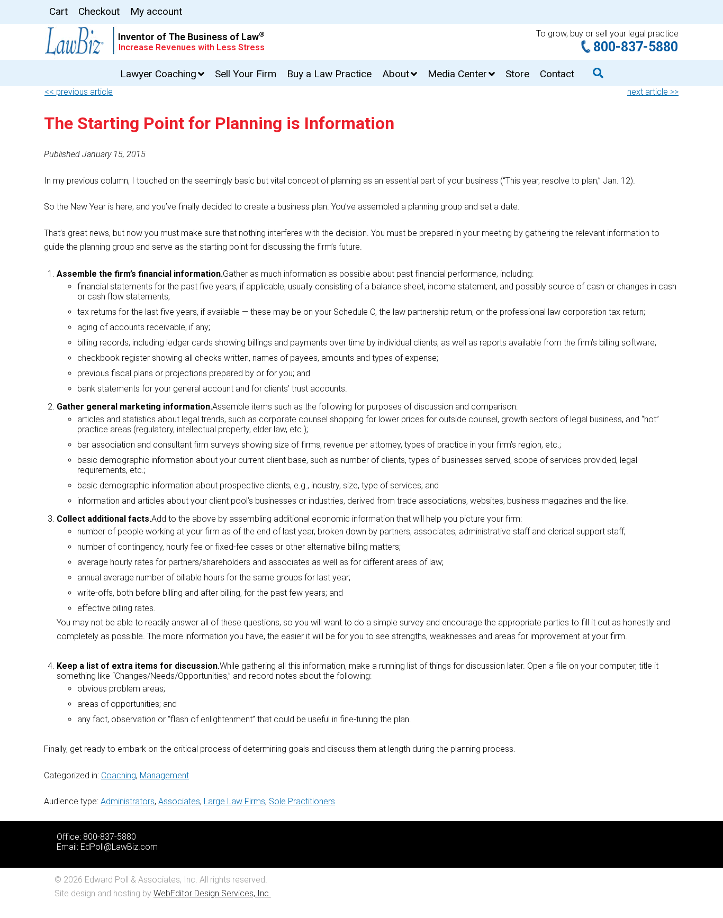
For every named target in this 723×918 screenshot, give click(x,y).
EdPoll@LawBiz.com (119, 847)
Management (164, 775)
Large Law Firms (234, 801)
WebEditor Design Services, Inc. (212, 893)
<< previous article (78, 92)
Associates (179, 801)
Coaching (118, 775)
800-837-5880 (635, 46)
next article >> (653, 92)
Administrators (128, 801)
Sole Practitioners (302, 801)
